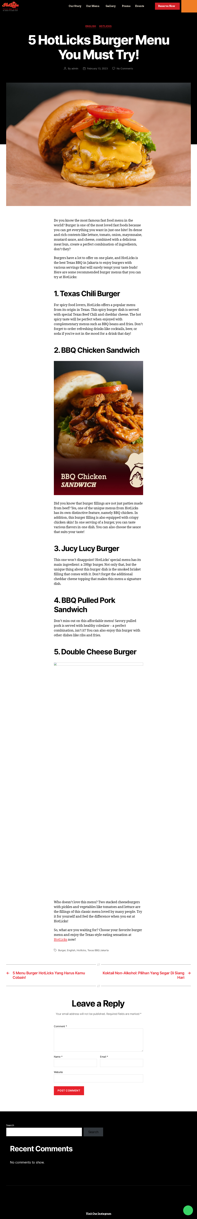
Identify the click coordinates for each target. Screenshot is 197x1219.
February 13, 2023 (97, 68)
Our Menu (92, 6)
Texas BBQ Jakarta (98, 950)
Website (58, 1072)
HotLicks (60, 940)
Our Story (75, 6)
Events (139, 6)
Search (10, 1125)
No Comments (125, 68)
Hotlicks (105, 26)
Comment (60, 1026)
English (90, 26)
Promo (126, 6)
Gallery (111, 6)
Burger (62, 950)
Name (58, 1056)
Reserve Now (166, 6)
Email (104, 1056)
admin (74, 68)
